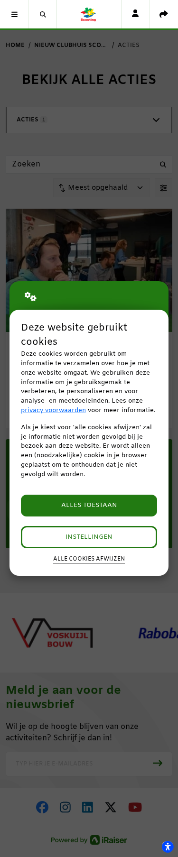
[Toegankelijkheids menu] (167, 846)
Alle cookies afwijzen (89, 559)
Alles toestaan (89, 505)
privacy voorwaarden (53, 410)
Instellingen (89, 537)
